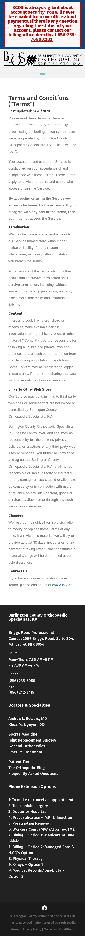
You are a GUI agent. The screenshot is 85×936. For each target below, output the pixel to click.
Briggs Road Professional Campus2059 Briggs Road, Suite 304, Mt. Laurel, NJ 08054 (41, 638)
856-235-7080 (62, 585)
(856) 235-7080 (21, 680)
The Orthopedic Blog (26, 767)
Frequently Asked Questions (33, 773)
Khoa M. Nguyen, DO (26, 724)
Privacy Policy (31, 929)
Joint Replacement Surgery (32, 740)
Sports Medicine (23, 734)
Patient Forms (21, 761)
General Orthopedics (26, 746)
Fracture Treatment (25, 752)
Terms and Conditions (59, 929)
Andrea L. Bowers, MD (27, 718)
